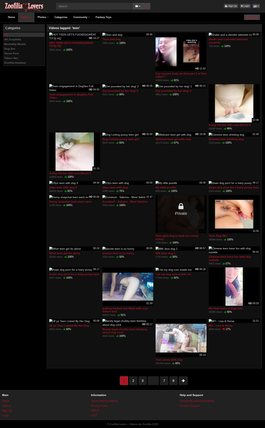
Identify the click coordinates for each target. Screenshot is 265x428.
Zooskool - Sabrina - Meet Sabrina (124, 201)
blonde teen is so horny (118, 253)
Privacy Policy (99, 405)
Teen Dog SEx (218, 235)
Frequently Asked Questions (197, 400)
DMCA (95, 410)
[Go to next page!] (183, 380)
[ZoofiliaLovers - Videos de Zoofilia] (24, 5)
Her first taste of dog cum (225, 308)
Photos (42, 17)
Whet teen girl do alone (64, 253)
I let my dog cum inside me (173, 274)
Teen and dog (111, 39)
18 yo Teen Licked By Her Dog (69, 325)
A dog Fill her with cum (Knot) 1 (70, 173)
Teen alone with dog (169, 359)
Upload (253, 17)
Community (80, 17)
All (6, 34)
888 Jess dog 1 (166, 253)
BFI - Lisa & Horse (221, 325)
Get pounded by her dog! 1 (173, 90)
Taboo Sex (11, 58)
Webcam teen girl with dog (173, 139)
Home (11, 17)
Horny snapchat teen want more (70, 201)
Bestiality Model (15, 44)
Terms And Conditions (104, 400)
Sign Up (232, 6)
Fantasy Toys (103, 17)
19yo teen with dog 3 (63, 187)
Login (246, 6)
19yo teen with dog (115, 187)
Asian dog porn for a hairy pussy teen (234, 187)
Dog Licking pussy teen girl (120, 139)
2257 (94, 415)
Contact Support (190, 405)
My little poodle (166, 187)
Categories (61, 17)
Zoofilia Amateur (15, 62)
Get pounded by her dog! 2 (120, 90)
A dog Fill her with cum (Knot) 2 (230, 124)
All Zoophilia (12, 39)
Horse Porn (11, 53)
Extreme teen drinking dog (226, 139)
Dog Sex (9, 48)
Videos (25, 17)
